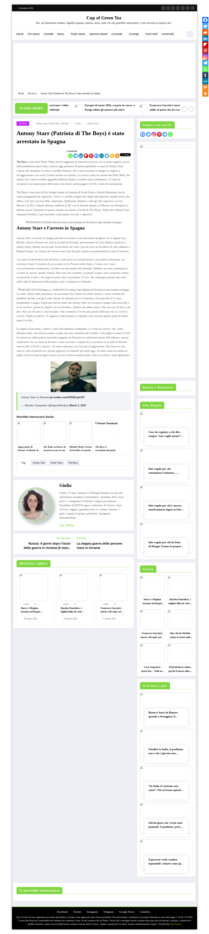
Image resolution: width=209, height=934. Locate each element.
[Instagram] (205, 57)
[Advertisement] (104, 68)
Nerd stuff (151, 34)
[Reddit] (205, 32)
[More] (117, 155)
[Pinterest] (91, 155)
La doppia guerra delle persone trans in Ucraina (99, 545)
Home (20, 34)
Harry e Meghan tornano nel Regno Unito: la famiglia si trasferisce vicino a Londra (31, 610)
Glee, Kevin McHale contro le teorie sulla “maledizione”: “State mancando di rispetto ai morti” (180, 636)
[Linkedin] (80, 155)
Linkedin (145, 911)
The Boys (22, 161)
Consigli (134, 34)
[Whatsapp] (70, 155)
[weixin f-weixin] (183, 8)
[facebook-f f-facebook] (163, 8)
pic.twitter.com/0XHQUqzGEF (67, 397)
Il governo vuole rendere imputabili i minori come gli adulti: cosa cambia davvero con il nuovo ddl (165, 862)
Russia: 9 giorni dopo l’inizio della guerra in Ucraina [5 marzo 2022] (47, 546)
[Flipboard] (86, 155)
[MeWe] (101, 155)
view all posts (66, 525)
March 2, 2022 (77, 405)
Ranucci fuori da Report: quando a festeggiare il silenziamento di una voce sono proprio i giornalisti (163, 715)
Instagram (92, 911)
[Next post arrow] (129, 543)
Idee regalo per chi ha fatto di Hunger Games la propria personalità (165, 545)
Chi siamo (34, 34)
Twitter (77, 911)
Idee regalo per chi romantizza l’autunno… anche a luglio (162, 471)
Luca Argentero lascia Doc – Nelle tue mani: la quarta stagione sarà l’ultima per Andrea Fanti (152, 670)
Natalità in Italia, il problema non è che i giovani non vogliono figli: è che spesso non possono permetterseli (165, 752)
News (60, 34)
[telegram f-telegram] (178, 8)
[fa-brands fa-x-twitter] (168, 8)
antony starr (41, 123)
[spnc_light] (190, 34)
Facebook (62, 911)
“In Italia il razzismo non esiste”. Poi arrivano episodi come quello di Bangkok (164, 788)
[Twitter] (106, 155)
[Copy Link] (112, 155)
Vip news (23, 123)
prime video (54, 123)
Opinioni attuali (98, 34)
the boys (65, 123)
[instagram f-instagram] (173, 8)
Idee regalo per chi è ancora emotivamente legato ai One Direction (164, 508)
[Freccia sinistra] (184, 109)
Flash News (78, 34)
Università (167, 34)
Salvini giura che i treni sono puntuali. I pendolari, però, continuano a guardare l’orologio (165, 825)
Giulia (78, 123)
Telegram (108, 911)
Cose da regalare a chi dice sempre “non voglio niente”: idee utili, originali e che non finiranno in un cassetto (165, 434)
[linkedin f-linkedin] (188, 8)
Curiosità (116, 34)
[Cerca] (180, 34)
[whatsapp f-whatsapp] (192, 8)
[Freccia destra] (191, 109)
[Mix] (205, 87)
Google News (126, 911)
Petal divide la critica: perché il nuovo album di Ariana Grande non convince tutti (180, 670)
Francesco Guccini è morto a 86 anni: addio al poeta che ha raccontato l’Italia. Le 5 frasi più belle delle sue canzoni (164, 108)
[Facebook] (96, 155)
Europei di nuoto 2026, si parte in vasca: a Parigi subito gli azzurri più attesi (100, 107)
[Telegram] (75, 155)
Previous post (64, 538)
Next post (82, 538)
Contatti (48, 34)
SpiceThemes (175, 924)
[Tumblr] (205, 75)
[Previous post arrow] (18, 543)
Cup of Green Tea (103, 17)
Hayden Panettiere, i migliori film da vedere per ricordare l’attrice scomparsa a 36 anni (72, 610)
